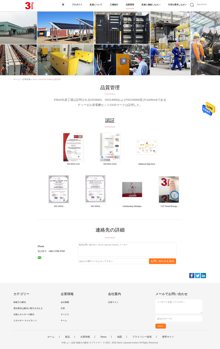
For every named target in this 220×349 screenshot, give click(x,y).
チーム (64, 320)
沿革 (63, 308)
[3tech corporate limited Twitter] (197, 275)
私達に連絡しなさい (151, 4)
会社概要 (65, 302)
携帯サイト (168, 337)
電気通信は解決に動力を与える (28, 308)
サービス (65, 314)
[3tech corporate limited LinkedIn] (203, 275)
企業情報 (85, 337)
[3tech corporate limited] (29, 5)
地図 (119, 337)
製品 (67, 337)
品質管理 (130, 4)
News (103, 337)
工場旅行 (114, 4)
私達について (96, 4)
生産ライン (113, 302)
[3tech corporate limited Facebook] (191, 275)
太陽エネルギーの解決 (23, 314)
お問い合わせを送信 (162, 261)
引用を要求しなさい (177, 4)
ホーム (51, 337)
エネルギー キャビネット (25, 320)
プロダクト (77, 4)
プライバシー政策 (142, 337)
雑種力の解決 (19, 302)
